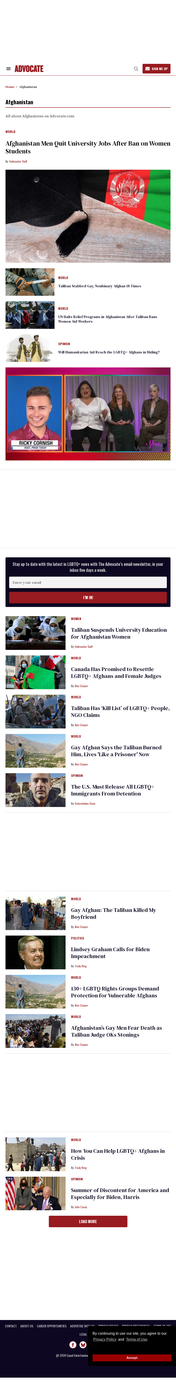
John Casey (81, 1207)
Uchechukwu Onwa (85, 803)
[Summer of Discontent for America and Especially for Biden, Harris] (36, 1193)
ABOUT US (26, 1326)
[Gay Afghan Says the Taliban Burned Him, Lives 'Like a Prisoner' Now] (36, 750)
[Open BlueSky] (83, 1344)
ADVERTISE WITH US (82, 1326)
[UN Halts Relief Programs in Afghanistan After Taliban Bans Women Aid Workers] (30, 314)
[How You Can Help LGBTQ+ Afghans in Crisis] (36, 1154)
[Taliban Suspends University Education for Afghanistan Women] (36, 632)
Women (76, 619)
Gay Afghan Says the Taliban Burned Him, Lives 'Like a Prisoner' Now (116, 751)
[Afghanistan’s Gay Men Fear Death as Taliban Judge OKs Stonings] (36, 1030)
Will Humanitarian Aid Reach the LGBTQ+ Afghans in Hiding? (109, 352)
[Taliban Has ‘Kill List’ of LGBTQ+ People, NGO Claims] (36, 711)
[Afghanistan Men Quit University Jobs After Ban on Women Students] (88, 216)
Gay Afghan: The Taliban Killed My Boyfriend (113, 913)
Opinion (64, 344)
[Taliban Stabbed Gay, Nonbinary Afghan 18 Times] (30, 281)
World (10, 132)
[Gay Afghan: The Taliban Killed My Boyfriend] (36, 913)
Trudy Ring (81, 966)
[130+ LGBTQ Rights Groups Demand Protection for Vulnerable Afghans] (36, 991)
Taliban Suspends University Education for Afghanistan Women (119, 633)
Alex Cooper (81, 686)
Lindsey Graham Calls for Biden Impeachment (110, 952)
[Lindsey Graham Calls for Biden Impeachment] (36, 952)
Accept (132, 1357)
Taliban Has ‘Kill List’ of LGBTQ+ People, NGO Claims (120, 711)
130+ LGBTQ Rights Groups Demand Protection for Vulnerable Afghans (115, 992)
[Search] (136, 68)
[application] (88, 413)
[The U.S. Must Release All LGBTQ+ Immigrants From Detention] (36, 789)
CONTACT (11, 1326)
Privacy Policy (104, 1339)
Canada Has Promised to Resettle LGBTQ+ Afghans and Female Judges (116, 672)
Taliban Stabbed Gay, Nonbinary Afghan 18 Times (99, 285)
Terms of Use (136, 1339)
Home (10, 87)
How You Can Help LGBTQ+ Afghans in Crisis (118, 1154)
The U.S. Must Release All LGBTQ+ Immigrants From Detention (112, 790)
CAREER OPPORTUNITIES (51, 1326)
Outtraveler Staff (18, 161)
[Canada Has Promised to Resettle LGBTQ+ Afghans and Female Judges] (36, 672)
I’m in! (88, 597)
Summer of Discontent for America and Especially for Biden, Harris (120, 1193)
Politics (77, 938)
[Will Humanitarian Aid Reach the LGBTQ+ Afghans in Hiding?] (30, 348)
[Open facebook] (73, 1344)
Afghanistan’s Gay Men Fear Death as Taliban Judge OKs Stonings (116, 1031)
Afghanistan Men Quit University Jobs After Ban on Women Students (88, 147)
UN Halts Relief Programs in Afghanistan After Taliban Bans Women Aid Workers (107, 319)
